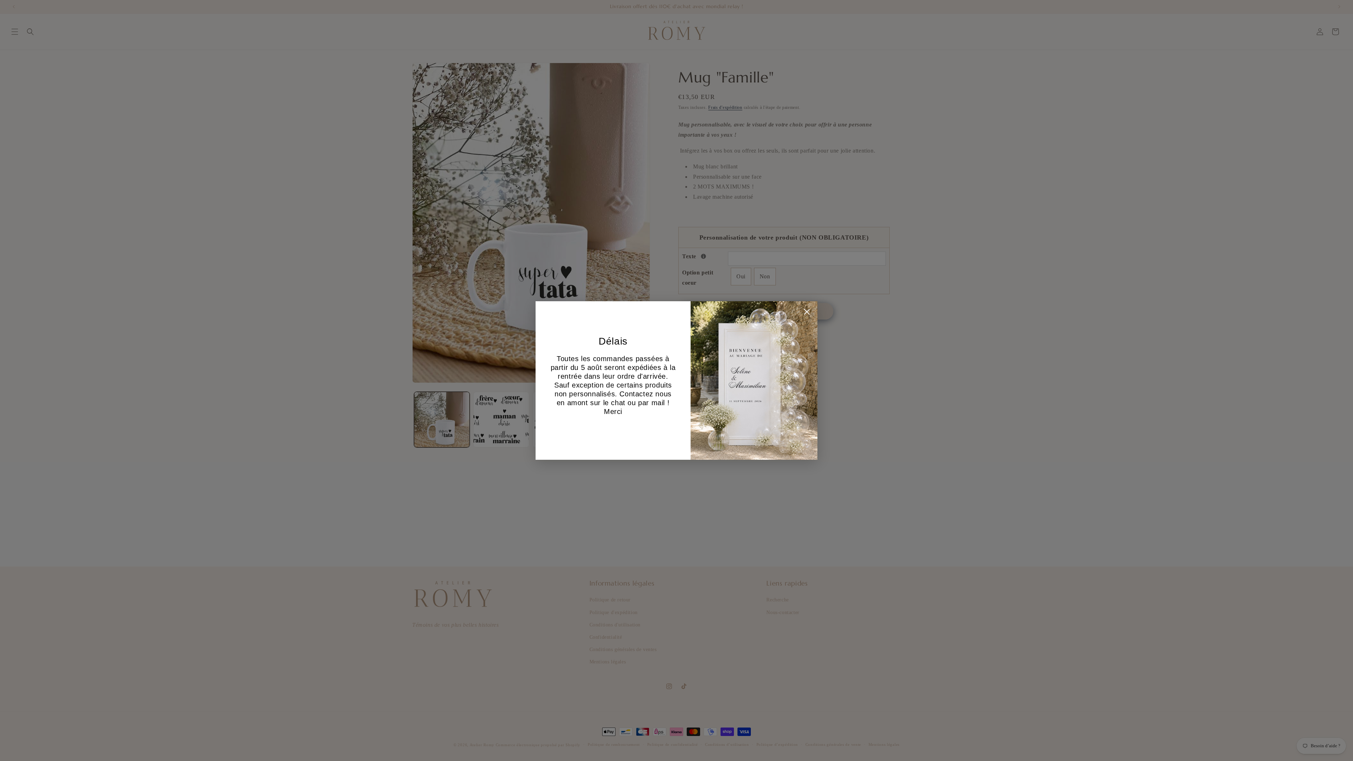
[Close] (806, 313)
